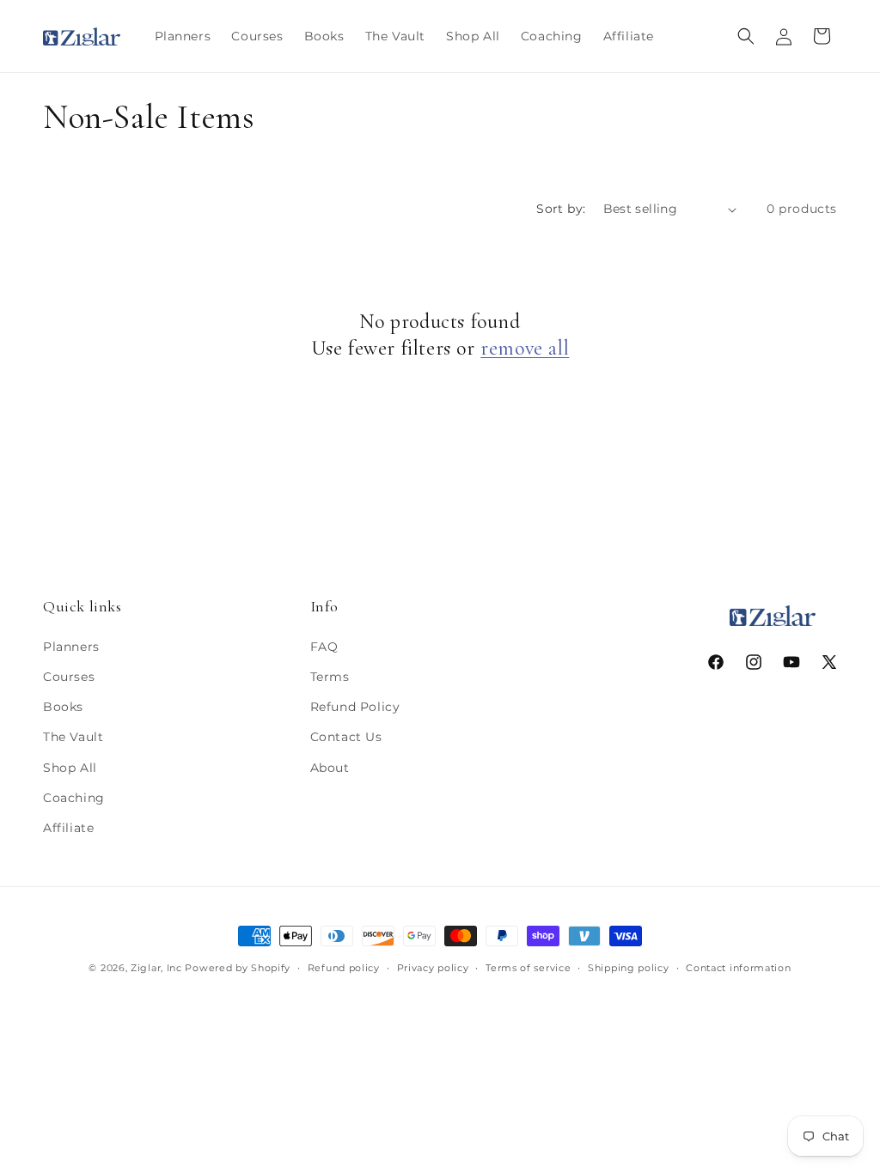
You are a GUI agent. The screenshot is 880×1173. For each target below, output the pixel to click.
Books (63, 706)
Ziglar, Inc (156, 968)
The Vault (73, 737)
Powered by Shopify (237, 968)
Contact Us (346, 737)
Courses (69, 676)
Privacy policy (433, 968)
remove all (524, 348)
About (330, 767)
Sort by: (560, 208)
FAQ (324, 646)
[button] (746, 36)
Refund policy (344, 968)
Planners (71, 646)
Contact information (738, 968)
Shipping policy (628, 968)
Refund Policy (355, 706)
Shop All (70, 767)
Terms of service (528, 968)
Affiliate (68, 828)
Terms (330, 676)
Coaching (74, 797)
